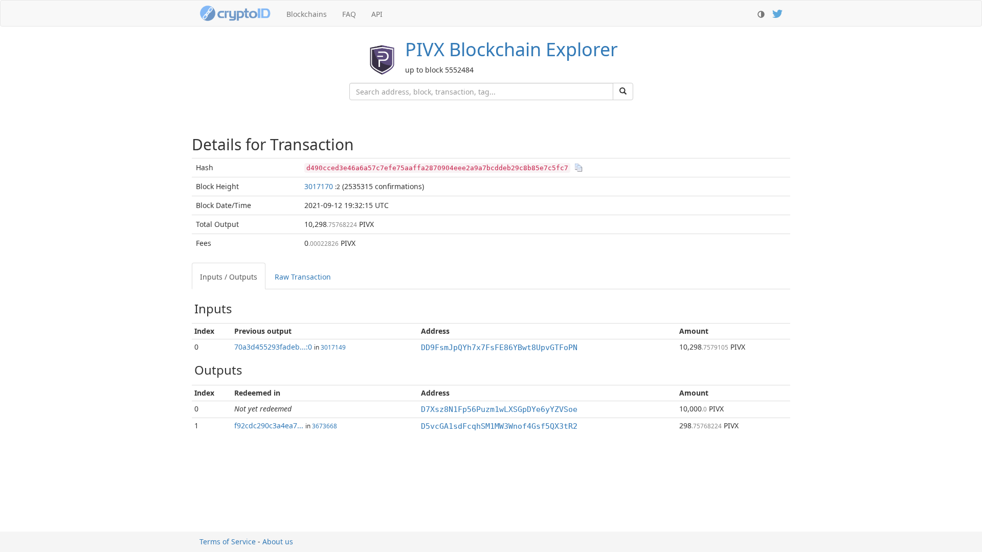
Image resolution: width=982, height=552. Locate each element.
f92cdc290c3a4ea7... (268, 425)
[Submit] (623, 91)
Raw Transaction (303, 277)
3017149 (333, 347)
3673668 (324, 426)
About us (277, 541)
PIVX (511, 49)
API (377, 14)
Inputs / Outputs (228, 277)
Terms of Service (227, 541)
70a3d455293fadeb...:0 (273, 347)
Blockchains (306, 14)
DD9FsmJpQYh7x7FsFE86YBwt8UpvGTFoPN (499, 347)
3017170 (318, 186)
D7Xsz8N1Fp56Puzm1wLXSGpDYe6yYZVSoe (499, 409)
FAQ (349, 14)
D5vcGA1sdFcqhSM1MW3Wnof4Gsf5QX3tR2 (499, 426)
